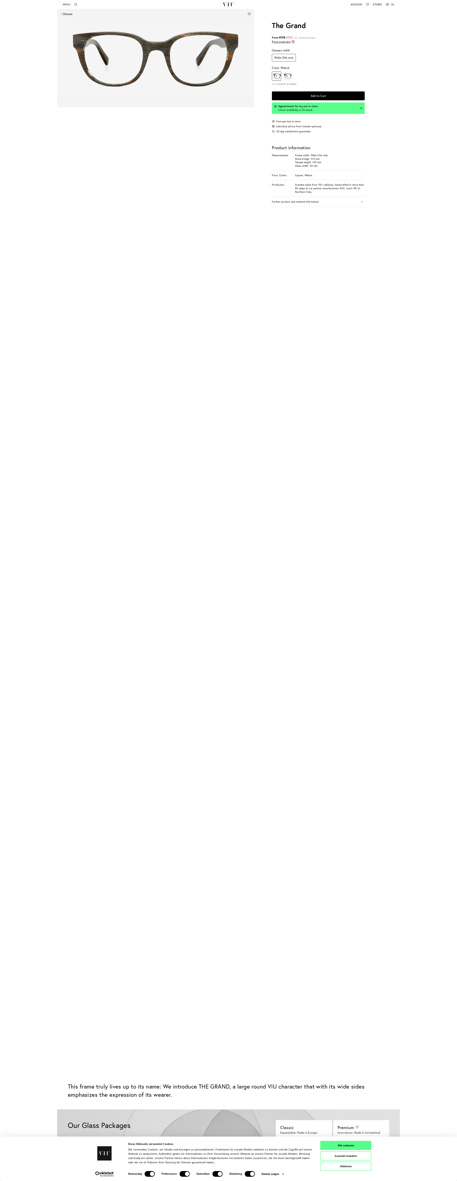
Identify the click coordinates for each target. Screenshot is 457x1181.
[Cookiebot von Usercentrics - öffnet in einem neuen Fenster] (104, 1174)
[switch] (185, 1174)
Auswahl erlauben (346, 1155)
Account (357, 4)
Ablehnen (346, 1166)
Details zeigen (270, 1173)
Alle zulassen (346, 1145)
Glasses (68, 14)
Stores (377, 4)
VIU (228, 4)
